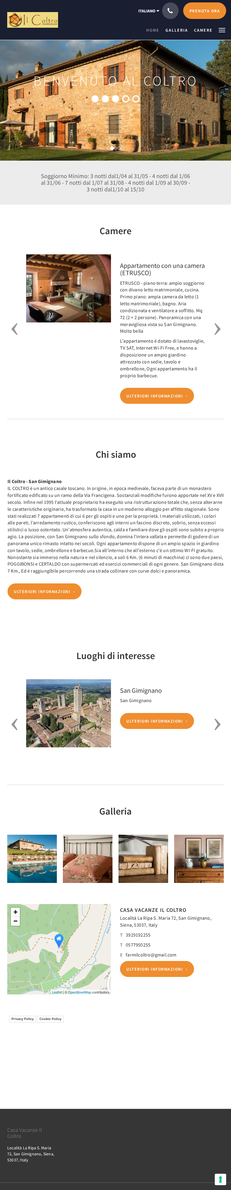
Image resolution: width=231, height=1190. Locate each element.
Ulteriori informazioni (154, 396)
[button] (222, 29)
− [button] (15, 921)
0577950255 (138, 945)
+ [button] (15, 912)
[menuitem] (154, 30)
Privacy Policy (22, 1019)
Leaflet (57, 992)
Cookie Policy (50, 1019)
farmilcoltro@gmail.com (151, 955)
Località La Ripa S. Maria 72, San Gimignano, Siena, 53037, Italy (30, 1154)
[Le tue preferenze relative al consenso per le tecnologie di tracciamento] (220, 1179)
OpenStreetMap (79, 992)
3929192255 (138, 935)
